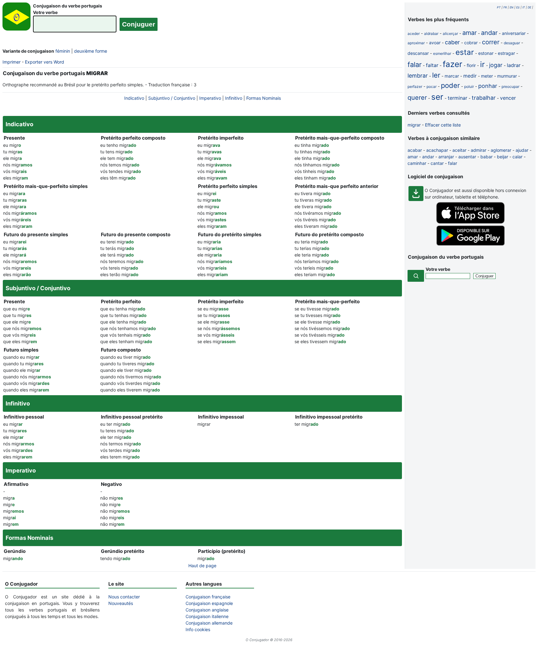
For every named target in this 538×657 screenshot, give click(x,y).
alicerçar (450, 33)
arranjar (446, 156)
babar (486, 156)
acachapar (437, 150)
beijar (502, 156)
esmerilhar (442, 53)
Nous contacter (124, 596)
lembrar (418, 75)
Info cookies (198, 629)
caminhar (417, 163)
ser (437, 97)
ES (518, 7)
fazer (452, 64)
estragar (506, 53)
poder (450, 85)
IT (523, 7)
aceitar (459, 150)
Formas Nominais (263, 98)
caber (452, 42)
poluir (469, 86)
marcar (452, 76)
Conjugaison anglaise (207, 609)
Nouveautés (120, 603)
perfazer (415, 86)
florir (471, 65)
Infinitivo (233, 98)
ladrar (514, 65)
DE (529, 7)
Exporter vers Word (44, 62)
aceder (414, 33)
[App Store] (470, 222)
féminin (62, 51)
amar (469, 32)
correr (490, 42)
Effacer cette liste (443, 124)
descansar (418, 53)
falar (415, 64)
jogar (496, 65)
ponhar (487, 86)
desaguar (512, 43)
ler (436, 75)
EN (511, 7)
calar (517, 156)
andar (489, 32)
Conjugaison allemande (209, 623)
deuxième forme (90, 51)
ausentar (467, 156)
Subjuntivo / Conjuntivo (171, 98)
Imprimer (11, 62)
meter (487, 76)
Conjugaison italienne (207, 616)
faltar (432, 65)
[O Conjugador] (16, 18)
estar (464, 52)
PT (499, 7)
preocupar (510, 86)
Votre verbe (45, 12)
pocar (432, 86)
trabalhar (484, 97)
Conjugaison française (208, 596)
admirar (478, 150)
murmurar (507, 76)
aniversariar (514, 33)
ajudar (522, 150)
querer (417, 97)
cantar (437, 163)
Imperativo (210, 98)
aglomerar (501, 150)
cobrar (471, 42)
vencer (508, 98)
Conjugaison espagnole (209, 603)
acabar (415, 150)
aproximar (416, 43)
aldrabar (431, 33)
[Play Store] (470, 244)
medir (470, 76)
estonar (485, 53)
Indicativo (134, 98)
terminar (457, 98)
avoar (435, 42)
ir (482, 64)
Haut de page (202, 565)
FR (505, 7)
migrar (414, 124)
